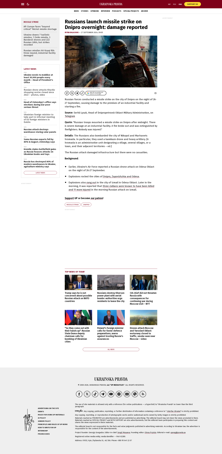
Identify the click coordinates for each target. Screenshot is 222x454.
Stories (84, 11)
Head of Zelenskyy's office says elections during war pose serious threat (40, 105)
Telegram (70, 116)
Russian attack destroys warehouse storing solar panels (40, 130)
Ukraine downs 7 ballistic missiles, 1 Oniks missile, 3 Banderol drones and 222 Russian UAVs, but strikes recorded (37, 39)
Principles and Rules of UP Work (52, 424)
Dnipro (86, 205)
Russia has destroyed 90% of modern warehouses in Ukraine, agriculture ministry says (40, 164)
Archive (144, 11)
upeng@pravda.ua (178, 432)
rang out (91, 182)
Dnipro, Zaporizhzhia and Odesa (121, 176)
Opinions (94, 11)
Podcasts (116, 11)
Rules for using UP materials (51, 415)
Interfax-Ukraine (174, 411)
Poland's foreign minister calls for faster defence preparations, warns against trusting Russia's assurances (110, 333)
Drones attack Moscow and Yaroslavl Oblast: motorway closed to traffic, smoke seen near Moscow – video (142, 333)
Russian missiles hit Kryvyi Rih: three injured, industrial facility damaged (39, 53)
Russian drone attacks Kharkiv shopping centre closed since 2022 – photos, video (39, 92)
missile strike (73, 205)
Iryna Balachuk (72, 32)
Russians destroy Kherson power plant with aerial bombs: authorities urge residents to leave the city (110, 297)
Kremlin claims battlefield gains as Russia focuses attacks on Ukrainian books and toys (40, 152)
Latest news (30, 69)
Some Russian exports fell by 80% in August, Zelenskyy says (39, 140)
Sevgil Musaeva (123, 432)
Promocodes (44, 434)
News (76, 11)
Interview (105, 11)
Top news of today (75, 272)
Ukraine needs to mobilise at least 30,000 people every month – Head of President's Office (38, 79)
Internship (43, 431)
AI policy (42, 418)
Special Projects (131, 11)
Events (41, 411)
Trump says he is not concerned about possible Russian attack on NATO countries (78, 297)
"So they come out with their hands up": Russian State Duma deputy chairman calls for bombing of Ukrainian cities (77, 335)
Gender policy (44, 421)
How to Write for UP (47, 428)
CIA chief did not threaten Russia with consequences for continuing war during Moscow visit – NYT (143, 298)
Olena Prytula (150, 432)
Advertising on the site (48, 408)
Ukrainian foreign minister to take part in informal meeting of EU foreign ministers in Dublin (39, 118)
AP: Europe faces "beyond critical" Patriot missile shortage (40, 27)
